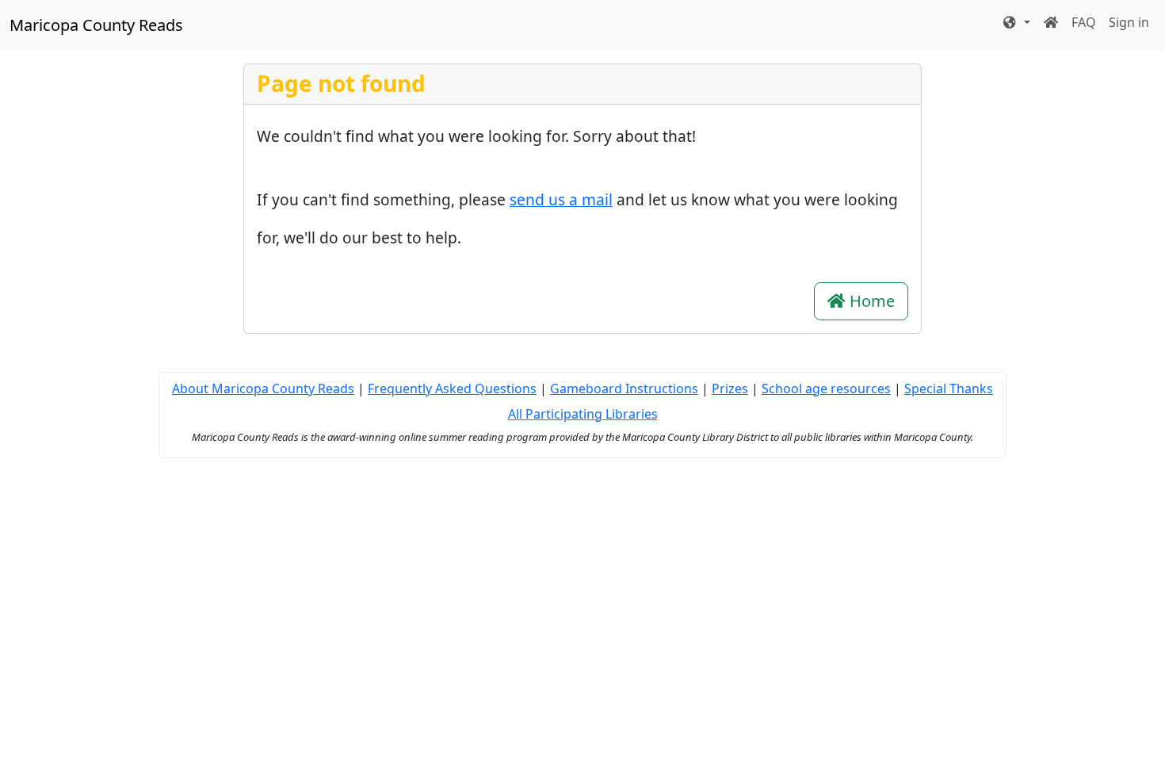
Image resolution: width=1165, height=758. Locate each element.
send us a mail (561, 199)
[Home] (1051, 22)
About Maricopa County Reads (263, 388)
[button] (1016, 22)
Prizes (730, 388)
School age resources (826, 388)
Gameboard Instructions (624, 388)
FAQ (1083, 22)
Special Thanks (948, 388)
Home (870, 301)
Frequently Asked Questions (452, 388)
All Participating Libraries (583, 414)
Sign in (1129, 22)
